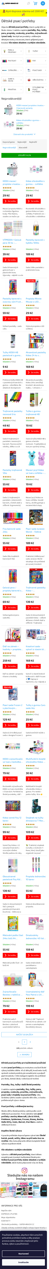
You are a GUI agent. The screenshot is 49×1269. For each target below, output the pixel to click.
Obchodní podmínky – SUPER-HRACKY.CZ (17, 1224)
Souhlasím (23, 1262)
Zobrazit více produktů (23, 134)
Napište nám (6, 1210)
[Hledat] (28, 3)
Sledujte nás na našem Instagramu (25, 1176)
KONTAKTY (5, 1221)
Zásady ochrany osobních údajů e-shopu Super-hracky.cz (24, 1227)
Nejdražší (33, 142)
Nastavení (24, 1253)
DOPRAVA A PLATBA (9, 1214)
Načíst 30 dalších (24, 1034)
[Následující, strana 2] (24, 1042)
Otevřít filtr (24, 155)
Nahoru (25, 1054)
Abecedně (23, 147)
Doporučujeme (9, 142)
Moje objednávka (8, 1217)
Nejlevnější (22, 142)
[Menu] (43, 3)
